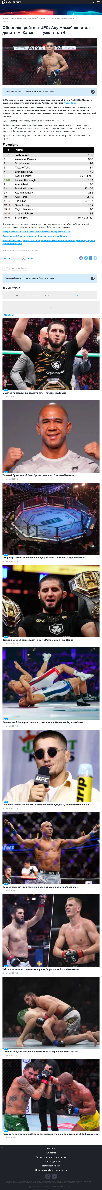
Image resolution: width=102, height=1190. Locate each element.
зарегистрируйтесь (74, 295)
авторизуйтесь (56, 295)
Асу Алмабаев (19, 268)
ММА (12, 18)
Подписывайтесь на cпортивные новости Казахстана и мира (29, 91)
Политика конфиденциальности (51, 1170)
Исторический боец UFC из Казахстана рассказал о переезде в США (36, 232)
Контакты (51, 1152)
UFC (6, 268)
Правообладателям (51, 1161)
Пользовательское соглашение (51, 1157)
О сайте (51, 1148)
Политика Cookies (51, 1165)
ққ (93, 2)
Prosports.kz (70, 103)
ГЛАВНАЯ (5, 18)
